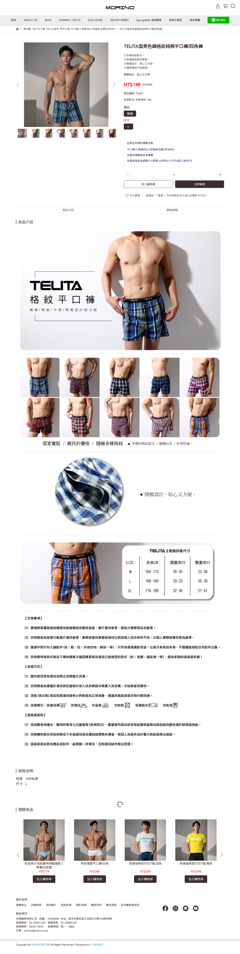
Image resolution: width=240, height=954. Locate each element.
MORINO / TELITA (70, 20)
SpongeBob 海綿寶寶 (148, 20)
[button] (114, 84)
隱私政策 (81, 904)
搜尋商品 (21, 904)
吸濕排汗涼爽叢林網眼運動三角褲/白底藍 (44, 865)
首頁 (13, 20)
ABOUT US (30, 20)
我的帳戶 (51, 904)
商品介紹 (68, 210)
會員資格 (111, 904)
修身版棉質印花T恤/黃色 (196, 863)
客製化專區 (175, 20)
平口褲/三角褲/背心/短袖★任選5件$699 (150, 149)
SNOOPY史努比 (119, 20)
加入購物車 (148, 184)
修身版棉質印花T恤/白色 (145, 863)
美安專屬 (195, 20)
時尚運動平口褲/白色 (95, 863)
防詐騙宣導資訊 (130, 904)
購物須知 (96, 904)
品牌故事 (36, 904)
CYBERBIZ (97, 944)
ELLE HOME (95, 20)
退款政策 (66, 904)
